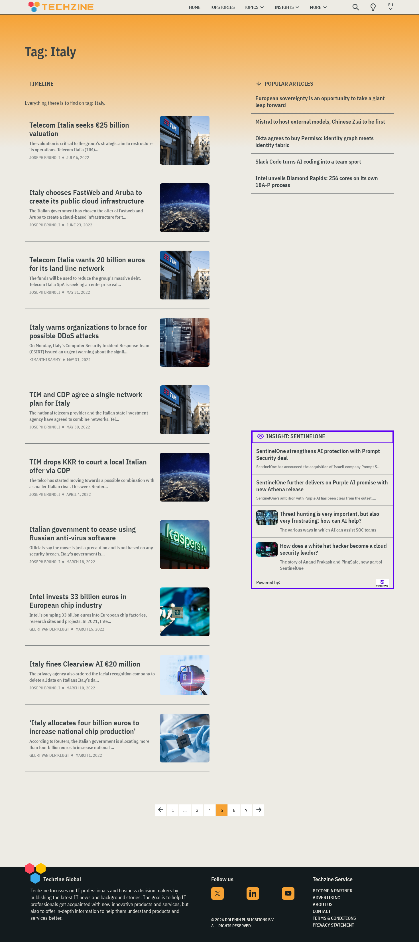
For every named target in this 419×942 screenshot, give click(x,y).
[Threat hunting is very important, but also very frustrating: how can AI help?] (267, 521)
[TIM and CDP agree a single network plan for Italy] (185, 409)
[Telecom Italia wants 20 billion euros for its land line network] (185, 275)
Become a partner (333, 890)
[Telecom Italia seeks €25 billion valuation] (185, 140)
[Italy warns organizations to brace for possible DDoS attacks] (185, 342)
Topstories (222, 7)
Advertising (326, 897)
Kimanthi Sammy (44, 359)
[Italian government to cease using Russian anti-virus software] (185, 544)
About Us (323, 904)
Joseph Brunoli (44, 157)
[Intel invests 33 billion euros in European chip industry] (185, 611)
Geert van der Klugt (49, 629)
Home (195, 7)
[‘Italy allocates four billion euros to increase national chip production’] (185, 738)
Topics (251, 7)
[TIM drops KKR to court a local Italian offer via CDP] (185, 477)
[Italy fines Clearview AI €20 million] (185, 675)
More (316, 7)
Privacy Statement (333, 925)
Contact (322, 911)
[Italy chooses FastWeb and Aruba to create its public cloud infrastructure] (185, 207)
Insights (284, 7)
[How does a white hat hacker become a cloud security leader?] (267, 556)
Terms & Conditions (334, 918)
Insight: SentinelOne (295, 436)
